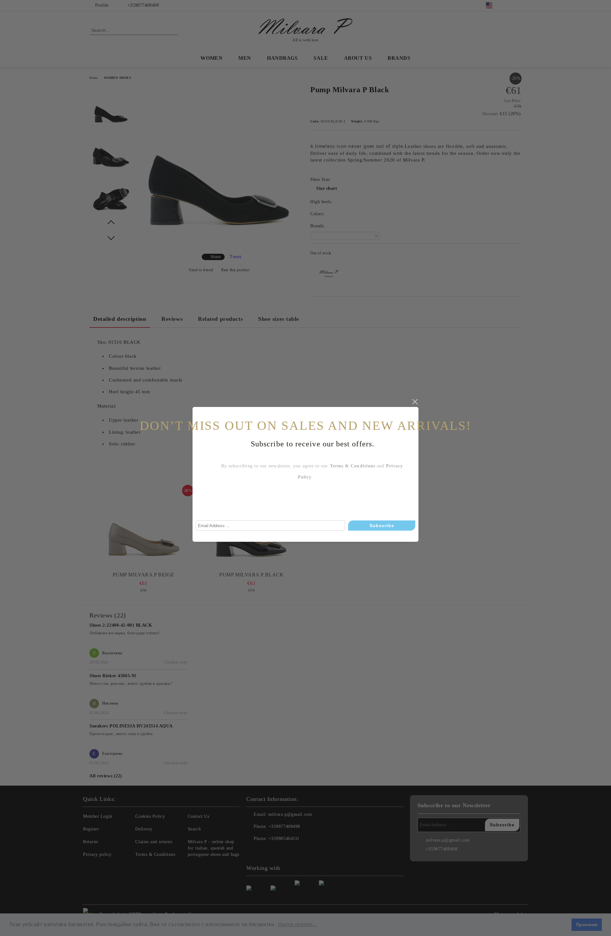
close (414, 402)
